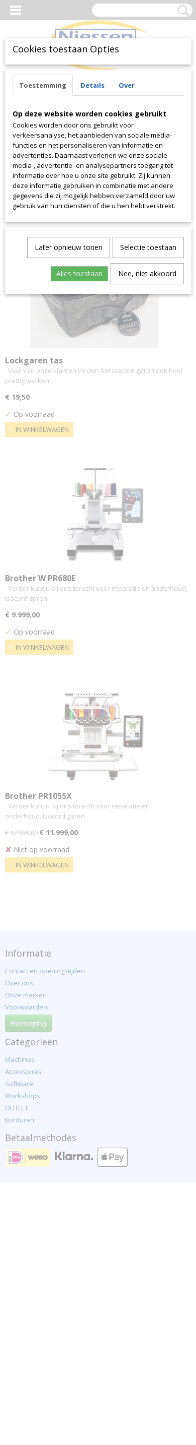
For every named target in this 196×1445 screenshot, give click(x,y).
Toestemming (42, 85)
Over (127, 85)
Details (92, 85)
